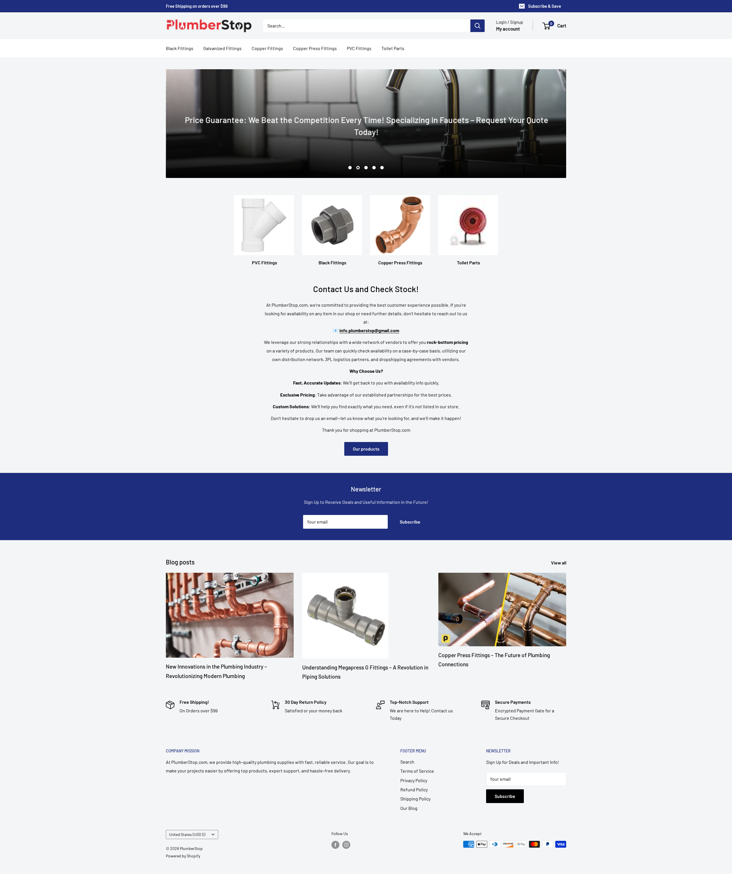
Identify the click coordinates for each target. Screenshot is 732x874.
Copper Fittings (267, 48)
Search (407, 761)
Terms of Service (417, 771)
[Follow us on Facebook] (335, 845)
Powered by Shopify (183, 855)
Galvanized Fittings (222, 48)
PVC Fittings (359, 48)
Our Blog (408, 808)
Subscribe (410, 521)
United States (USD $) (187, 834)
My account (508, 28)
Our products (366, 448)
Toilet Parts (392, 48)
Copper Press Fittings (315, 48)
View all (559, 562)
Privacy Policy (413, 780)
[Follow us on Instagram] (346, 845)
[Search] (477, 25)
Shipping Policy (415, 798)
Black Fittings (179, 48)
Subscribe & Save (544, 6)
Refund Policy (414, 789)
